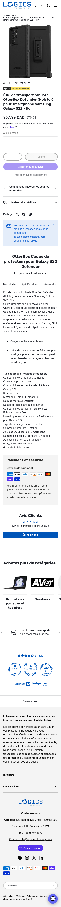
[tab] (9, 284)
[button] (48, 5)
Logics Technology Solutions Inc (24, 896)
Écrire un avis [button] (30, 534)
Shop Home (8, 15)
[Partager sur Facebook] (23, 214)
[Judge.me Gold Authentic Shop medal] (30, 669)
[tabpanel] (30, 369)
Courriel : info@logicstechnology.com (30, 839)
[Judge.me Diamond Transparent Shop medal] (14, 669)
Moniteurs (42, 599)
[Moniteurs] (42, 583)
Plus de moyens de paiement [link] (30, 174)
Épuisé (41, 156)
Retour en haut (30, 701)
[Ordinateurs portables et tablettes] (15, 583)
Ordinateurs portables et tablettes (15, 603)
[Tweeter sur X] (17, 214)
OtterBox (7, 83)
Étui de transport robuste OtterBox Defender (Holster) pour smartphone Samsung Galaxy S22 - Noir (28, 18)
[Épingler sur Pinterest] (30, 214)
